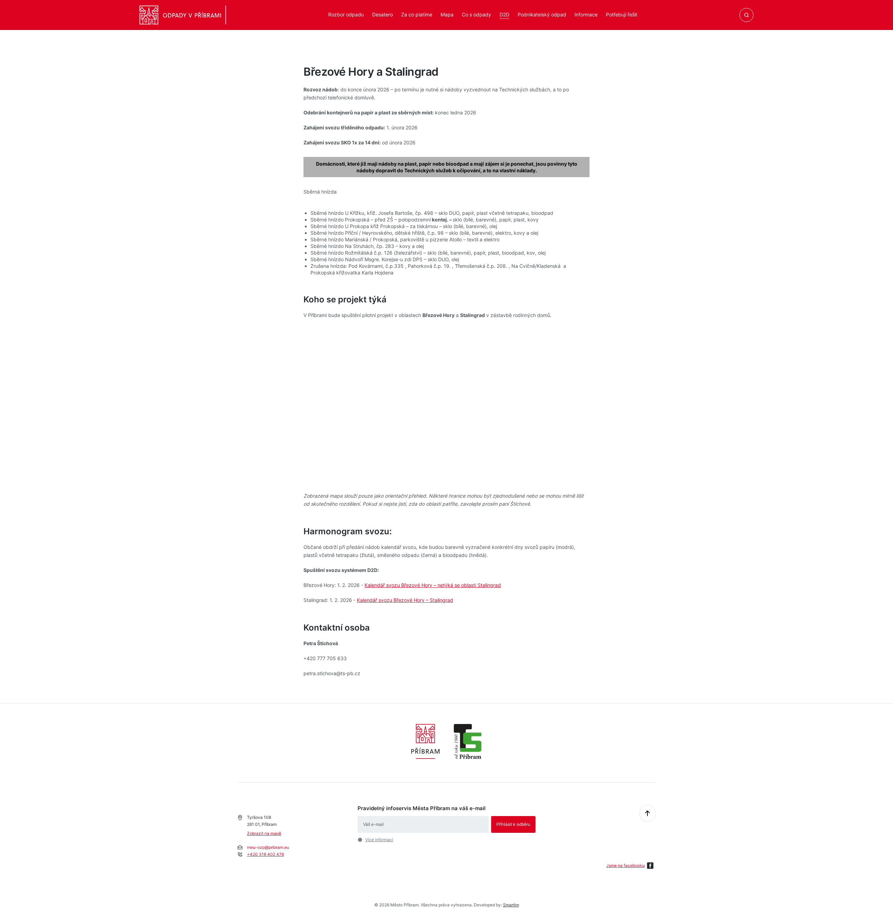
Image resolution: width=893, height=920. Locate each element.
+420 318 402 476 (265, 854)
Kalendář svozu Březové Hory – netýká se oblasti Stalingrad (433, 585)
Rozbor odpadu (346, 14)
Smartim (511, 904)
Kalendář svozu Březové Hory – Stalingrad (405, 600)
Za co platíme (416, 14)
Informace (586, 14)
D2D (504, 14)
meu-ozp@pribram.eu (268, 847)
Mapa (447, 14)
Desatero (382, 14)
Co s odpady (476, 14)
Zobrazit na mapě (264, 833)
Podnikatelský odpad (542, 14)
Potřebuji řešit (621, 14)
